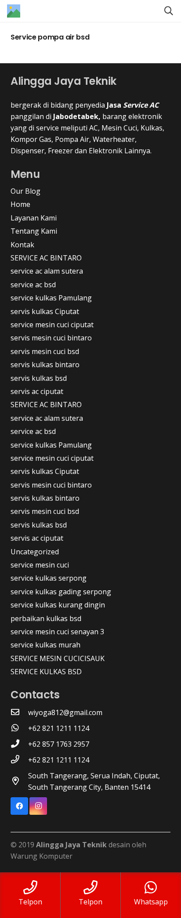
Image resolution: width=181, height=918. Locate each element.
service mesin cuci (40, 565)
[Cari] (168, 11)
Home (20, 204)
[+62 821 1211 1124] (19, 728)
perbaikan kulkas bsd (46, 618)
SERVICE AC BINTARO (46, 258)
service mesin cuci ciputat (52, 324)
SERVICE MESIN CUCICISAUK (58, 658)
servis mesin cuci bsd (45, 351)
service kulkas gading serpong (61, 591)
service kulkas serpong (49, 578)
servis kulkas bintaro (45, 364)
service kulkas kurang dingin (58, 605)
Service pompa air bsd (50, 37)
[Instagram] (38, 806)
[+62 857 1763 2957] (19, 744)
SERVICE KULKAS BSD (46, 671)
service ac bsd (33, 284)
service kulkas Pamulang (51, 298)
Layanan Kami (34, 218)
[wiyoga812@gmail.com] (19, 712)
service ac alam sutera (47, 271)
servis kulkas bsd (39, 378)
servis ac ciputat (37, 391)
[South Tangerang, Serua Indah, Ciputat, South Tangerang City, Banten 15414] (19, 781)
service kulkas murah (45, 645)
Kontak (22, 244)
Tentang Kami (34, 231)
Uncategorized (35, 552)
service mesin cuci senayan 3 (57, 631)
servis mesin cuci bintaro (51, 338)
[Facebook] (19, 806)
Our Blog (25, 191)
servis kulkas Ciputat (45, 311)
